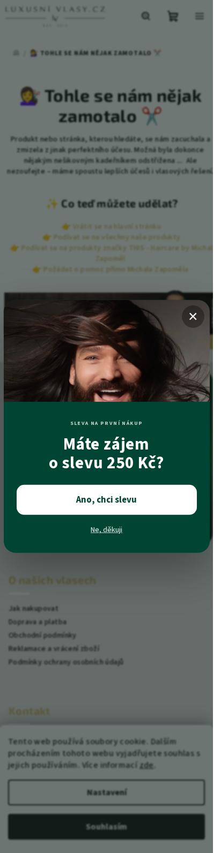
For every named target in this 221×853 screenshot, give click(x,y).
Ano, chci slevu (106, 499)
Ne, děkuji (106, 530)
